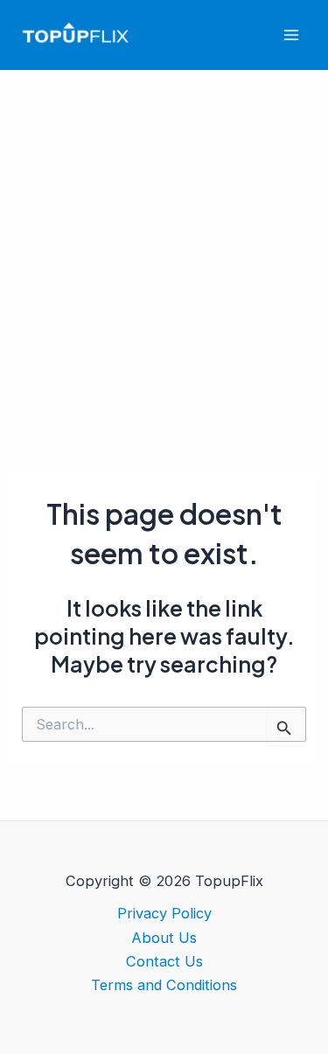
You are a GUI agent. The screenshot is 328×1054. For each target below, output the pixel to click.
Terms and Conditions (164, 985)
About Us (164, 937)
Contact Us (164, 961)
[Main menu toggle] (291, 35)
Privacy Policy (164, 913)
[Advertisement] (164, 243)
